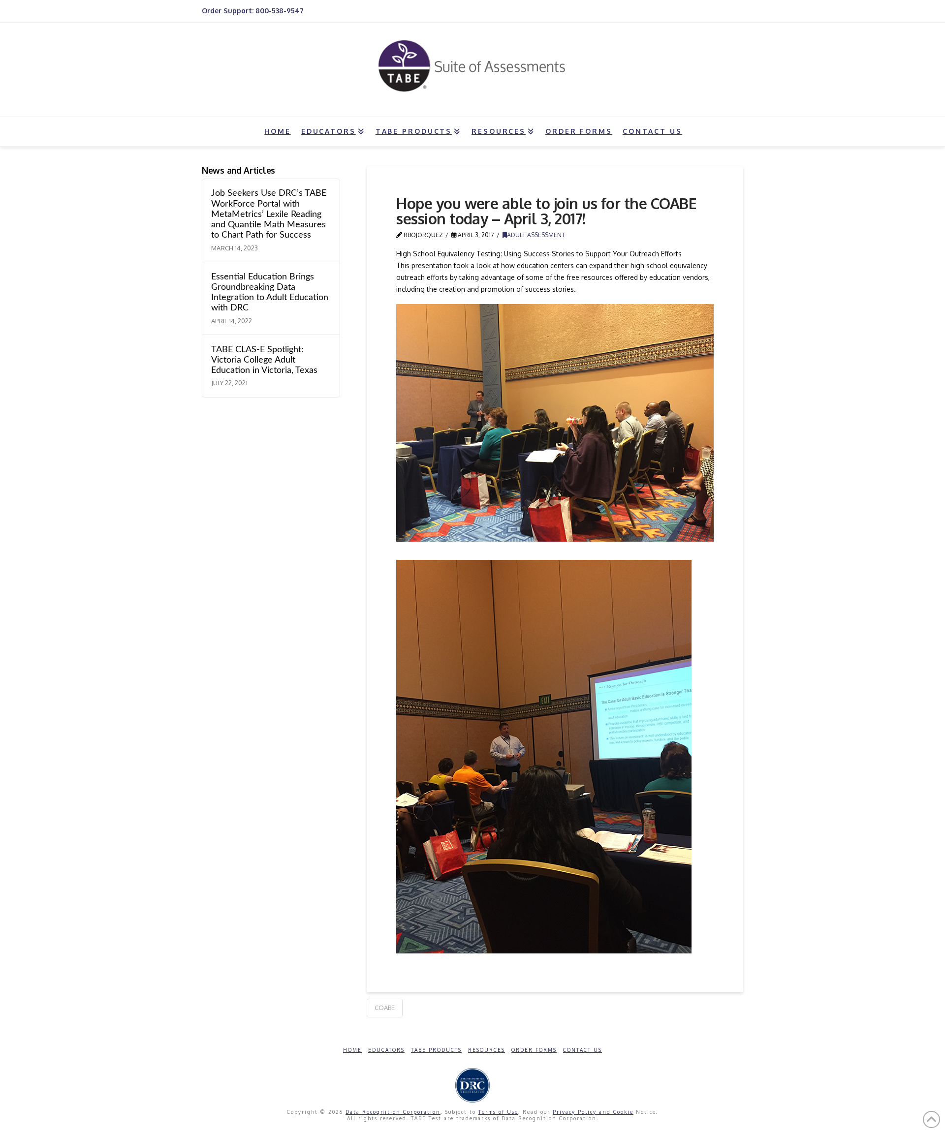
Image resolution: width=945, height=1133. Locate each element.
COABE (385, 1007)
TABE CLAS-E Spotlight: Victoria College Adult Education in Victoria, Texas (264, 359)
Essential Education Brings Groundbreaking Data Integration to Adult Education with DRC (269, 292)
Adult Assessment (536, 235)
